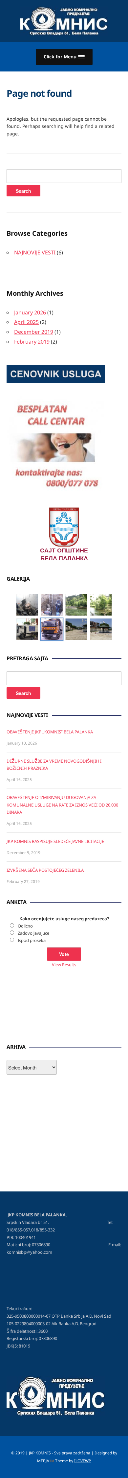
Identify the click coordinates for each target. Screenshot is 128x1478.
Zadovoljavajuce (33, 933)
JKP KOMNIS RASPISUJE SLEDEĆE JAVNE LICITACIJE (55, 841)
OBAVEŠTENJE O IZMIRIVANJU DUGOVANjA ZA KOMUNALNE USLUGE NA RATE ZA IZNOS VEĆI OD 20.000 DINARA (62, 804)
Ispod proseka (32, 940)
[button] (64, 57)
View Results (64, 965)
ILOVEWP (82, 1461)
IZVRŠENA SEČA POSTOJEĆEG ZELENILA (45, 870)
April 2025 (26, 322)
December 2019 (33, 331)
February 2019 (32, 341)
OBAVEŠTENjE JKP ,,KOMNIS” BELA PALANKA (50, 732)
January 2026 (30, 312)
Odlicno (25, 926)
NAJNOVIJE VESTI (34, 252)
